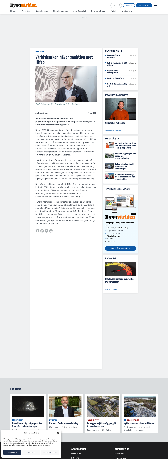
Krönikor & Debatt (98, 11)
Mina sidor (119, 453)
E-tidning (75, 458)
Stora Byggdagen (60, 11)
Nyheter (13, 11)
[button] (58, 433)
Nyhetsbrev (76, 453)
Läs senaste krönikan (113, 131)
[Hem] (23, 5)
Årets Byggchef (79, 11)
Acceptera (12, 452)
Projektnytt (26, 11)
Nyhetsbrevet (126, 11)
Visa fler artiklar (111, 290)
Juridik (113, 11)
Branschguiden (42, 11)
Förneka (31, 452)
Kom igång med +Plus (120, 248)
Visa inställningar (50, 452)
